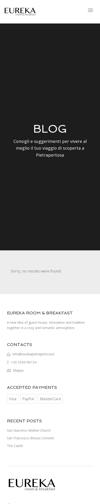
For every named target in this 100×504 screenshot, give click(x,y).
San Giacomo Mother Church (29, 430)
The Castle (15, 446)
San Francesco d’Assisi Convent (30, 438)
